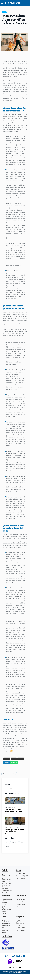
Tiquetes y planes (20, 927)
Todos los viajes (20, 930)
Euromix (18, 925)
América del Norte (6, 923)
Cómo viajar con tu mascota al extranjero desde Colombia (15, 832)
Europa (3, 929)
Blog (4, 12)
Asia (3, 927)
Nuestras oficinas (6, 909)
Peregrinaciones (20, 923)
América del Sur (6, 925)
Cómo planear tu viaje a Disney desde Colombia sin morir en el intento (14, 811)
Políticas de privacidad (8, 901)
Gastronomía (11, 773)
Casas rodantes (20, 929)
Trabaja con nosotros (7, 899)
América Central (6, 922)
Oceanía (4, 932)
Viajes (7, 846)
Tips (19, 773)
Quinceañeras (19, 922)
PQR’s (3, 906)
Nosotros (4, 913)
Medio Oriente (5, 930)
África (3, 920)
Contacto (4, 911)
